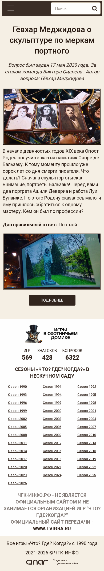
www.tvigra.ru (52, 528)
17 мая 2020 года (69, 65)
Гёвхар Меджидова (62, 78)
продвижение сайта (65, 563)
